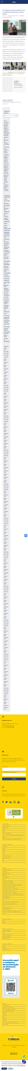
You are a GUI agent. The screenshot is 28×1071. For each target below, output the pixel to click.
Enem (3, 905)
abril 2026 (6, 357)
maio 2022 (6, 487)
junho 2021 (6, 520)
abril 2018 (6, 625)
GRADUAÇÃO (11, 72)
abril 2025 (6, 391)
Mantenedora (5, 827)
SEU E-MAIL (5, 766)
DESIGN (5, 223)
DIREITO (5, 225)
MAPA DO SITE (5, 1024)
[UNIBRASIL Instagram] (15, 802)
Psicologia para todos (6, 907)
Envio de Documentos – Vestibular (9, 892)
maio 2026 (6, 355)
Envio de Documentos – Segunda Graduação (11, 885)
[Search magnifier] (17, 116)
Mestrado (4, 875)
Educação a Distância (6, 869)
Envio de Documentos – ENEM (8, 886)
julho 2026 (6, 351)
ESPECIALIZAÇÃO (7, 273)
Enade (3, 1016)
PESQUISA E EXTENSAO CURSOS (6, 302)
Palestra (4, 75)
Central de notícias (6, 856)
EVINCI (3, 852)
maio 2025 (6, 389)
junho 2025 (6, 387)
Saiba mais (22, 1065)
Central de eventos (6, 857)
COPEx (5, 313)
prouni (3, 879)
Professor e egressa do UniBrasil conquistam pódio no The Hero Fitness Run (6, 169)
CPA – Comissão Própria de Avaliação (10, 1022)
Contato (4, 945)
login (13, 102)
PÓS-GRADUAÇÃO (6, 873)
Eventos (4, 922)
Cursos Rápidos (5, 877)
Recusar (10, 1068)
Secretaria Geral (5, 1005)
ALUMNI (5, 199)
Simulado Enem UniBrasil (7, 881)
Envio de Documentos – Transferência (10, 888)
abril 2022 (6, 489)
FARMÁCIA (6, 275)
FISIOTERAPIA (6, 276)
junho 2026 (6, 353)
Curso (19, 73)
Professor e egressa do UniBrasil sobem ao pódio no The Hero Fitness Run (6, 159)
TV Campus (4, 1015)
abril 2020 (6, 557)
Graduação (4, 871)
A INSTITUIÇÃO (5, 823)
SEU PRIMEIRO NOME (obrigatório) (9, 772)
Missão (3, 831)
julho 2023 (6, 450)
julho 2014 (6, 705)
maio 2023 (6, 453)
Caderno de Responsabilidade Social (10, 902)
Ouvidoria (4, 947)
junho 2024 (6, 417)
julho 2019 (6, 586)
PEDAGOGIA (6, 299)
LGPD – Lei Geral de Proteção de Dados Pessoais (12, 835)
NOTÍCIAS (16, 72)
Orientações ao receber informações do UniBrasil (12, 894)
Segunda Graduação (6, 936)
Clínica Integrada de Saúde (8, 1011)
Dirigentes (4, 837)
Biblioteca (4, 1018)
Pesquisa (4, 848)
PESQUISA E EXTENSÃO (7, 844)
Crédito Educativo (6, 938)
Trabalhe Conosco (6, 949)
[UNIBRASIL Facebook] (3, 802)
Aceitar (4, 1068)
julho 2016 (6, 688)
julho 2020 (6, 552)
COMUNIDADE (7, 221)
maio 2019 (6, 590)
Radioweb (4, 1013)
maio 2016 (6, 692)
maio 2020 (6, 555)
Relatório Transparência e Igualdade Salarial (11, 839)
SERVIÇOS (4, 1003)
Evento (22, 73)
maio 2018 (6, 624)
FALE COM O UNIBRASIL (7, 944)
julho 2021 (6, 518)
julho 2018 (6, 620)
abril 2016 (6, 693)
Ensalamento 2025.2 (6, 909)
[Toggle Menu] (2, 1)
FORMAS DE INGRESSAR (7, 929)
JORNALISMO (6, 280)
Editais (3, 854)
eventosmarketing (6, 898)
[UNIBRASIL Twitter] (7, 802)
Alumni (3, 913)
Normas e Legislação (6, 833)
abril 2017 (6, 659)
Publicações (4, 846)
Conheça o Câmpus (6, 825)
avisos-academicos (6, 896)
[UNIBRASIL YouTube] (19, 802)
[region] (14, 813)
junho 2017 (6, 656)
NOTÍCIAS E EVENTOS (6, 919)
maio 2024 (6, 419)
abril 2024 (6, 421)
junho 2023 (6, 452)
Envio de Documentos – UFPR (8, 890)
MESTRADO (6, 292)
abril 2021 (6, 523)
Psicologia (9, 75)
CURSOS (4, 867)
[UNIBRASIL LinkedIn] (11, 802)
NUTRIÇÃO (6, 297)
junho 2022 (6, 486)
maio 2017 (6, 658)
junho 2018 (6, 622)
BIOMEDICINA (6, 211)
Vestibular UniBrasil (6, 931)
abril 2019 (6, 591)
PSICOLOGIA (10, 73)
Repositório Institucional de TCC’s (9, 904)
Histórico (4, 829)
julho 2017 (6, 654)
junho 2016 (6, 690)
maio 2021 (6, 521)
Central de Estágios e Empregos (8, 1009)
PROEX (3, 850)
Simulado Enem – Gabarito (7, 883)
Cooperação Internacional (7, 1007)
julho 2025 (6, 385)
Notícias (4, 920)
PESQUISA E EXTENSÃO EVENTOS (6, 307)
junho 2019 (6, 588)
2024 (3, 859)
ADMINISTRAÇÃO (7, 197)
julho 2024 (6, 416)
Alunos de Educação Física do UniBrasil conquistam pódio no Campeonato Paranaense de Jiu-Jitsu (6, 130)
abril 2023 (6, 455)
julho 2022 (6, 484)
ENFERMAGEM (6, 230)
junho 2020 (6, 554)
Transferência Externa (7, 934)
